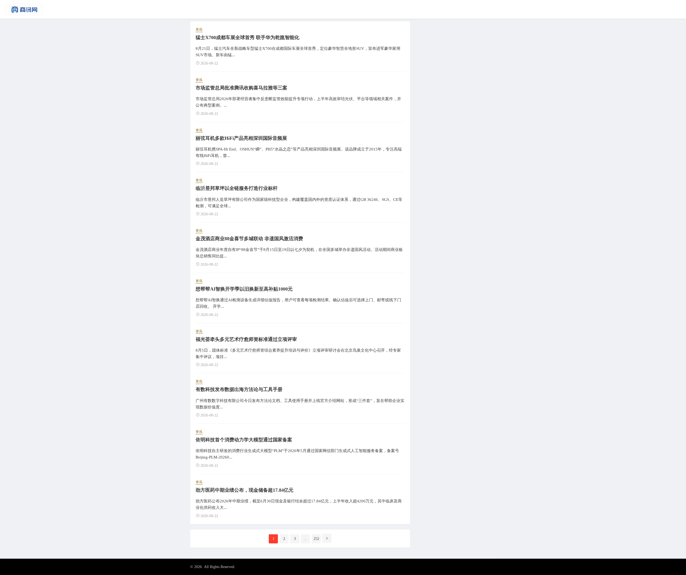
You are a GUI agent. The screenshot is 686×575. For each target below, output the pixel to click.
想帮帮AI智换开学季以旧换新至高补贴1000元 (244, 289)
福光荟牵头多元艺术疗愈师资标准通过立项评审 (246, 339)
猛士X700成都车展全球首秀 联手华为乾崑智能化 (247, 37)
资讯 (199, 29)
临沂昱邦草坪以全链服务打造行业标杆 (237, 188)
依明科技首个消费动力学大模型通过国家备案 (244, 439)
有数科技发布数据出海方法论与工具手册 (239, 389)
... (305, 539)
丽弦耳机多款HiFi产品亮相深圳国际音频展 (241, 138)
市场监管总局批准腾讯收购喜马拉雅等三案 (241, 88)
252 (316, 539)
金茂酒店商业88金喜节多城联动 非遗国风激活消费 (249, 238)
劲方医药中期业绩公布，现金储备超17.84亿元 (244, 490)
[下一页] (326, 538)
